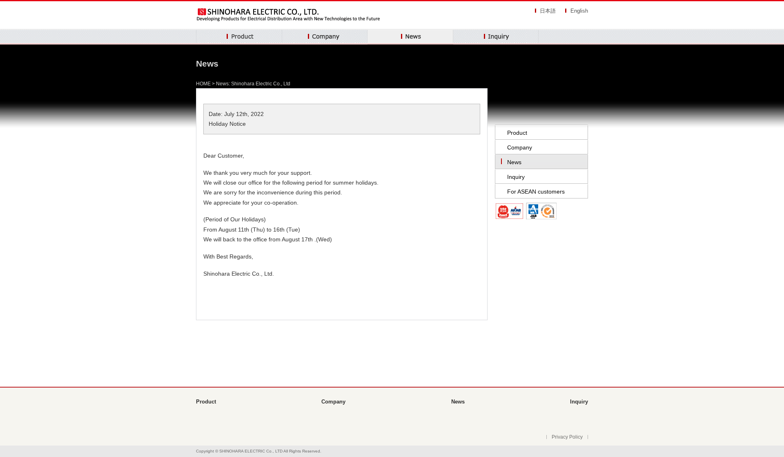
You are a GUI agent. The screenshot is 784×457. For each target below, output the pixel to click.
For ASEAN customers (536, 191)
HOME (203, 84)
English (579, 11)
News (410, 37)
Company (325, 37)
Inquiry (496, 37)
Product (239, 37)
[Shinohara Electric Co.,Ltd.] (289, 21)
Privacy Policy (567, 437)
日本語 (548, 11)
